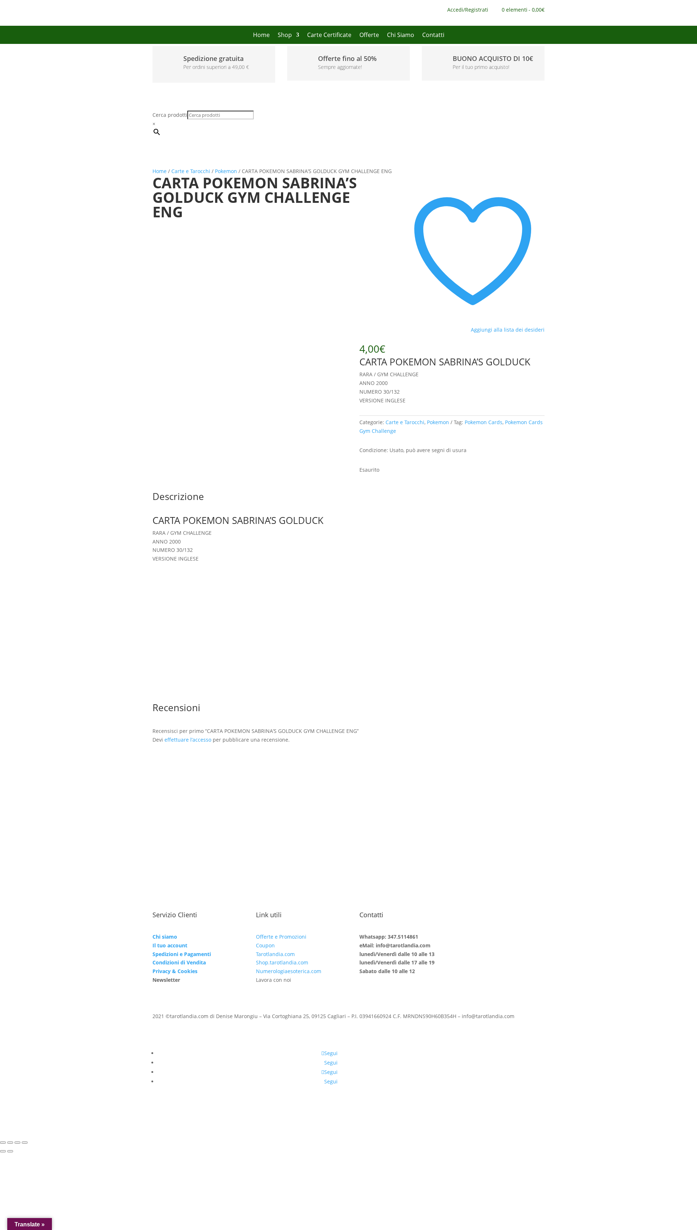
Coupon (265, 945)
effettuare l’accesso (187, 739)
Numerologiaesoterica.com (288, 971)
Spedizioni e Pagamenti (181, 954)
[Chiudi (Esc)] (25, 1142)
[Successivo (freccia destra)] (10, 1151)
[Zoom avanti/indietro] (3, 1142)
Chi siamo (164, 936)
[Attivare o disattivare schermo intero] (10, 1142)
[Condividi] (17, 1142)
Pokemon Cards (483, 422)
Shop (285, 35)
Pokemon (226, 171)
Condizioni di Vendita (179, 962)
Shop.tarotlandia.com (282, 962)
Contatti (433, 35)
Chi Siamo (400, 35)
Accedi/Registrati (467, 10)
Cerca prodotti (169, 114)
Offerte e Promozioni (281, 936)
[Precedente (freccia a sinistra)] (3, 1151)
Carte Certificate (329, 35)
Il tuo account (169, 945)
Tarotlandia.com (275, 954)
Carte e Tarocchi (190, 171)
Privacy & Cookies (174, 971)
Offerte (369, 35)
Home (261, 35)
